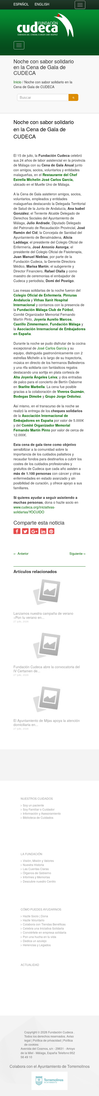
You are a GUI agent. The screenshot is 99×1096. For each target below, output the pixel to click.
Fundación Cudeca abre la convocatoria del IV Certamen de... (46, 669)
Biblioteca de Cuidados (38, 817)
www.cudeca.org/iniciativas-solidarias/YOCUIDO (34, 509)
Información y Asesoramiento (42, 813)
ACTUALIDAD (30, 965)
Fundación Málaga (65, 324)
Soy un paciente (33, 805)
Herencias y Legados (37, 945)
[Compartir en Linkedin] (43, 531)
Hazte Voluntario (33, 920)
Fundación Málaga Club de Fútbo (44, 309)
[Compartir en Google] (34, 531)
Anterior (20, 553)
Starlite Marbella (31, 386)
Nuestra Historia (33, 865)
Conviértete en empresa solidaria (44, 932)
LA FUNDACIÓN (31, 854)
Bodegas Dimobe (27, 396)
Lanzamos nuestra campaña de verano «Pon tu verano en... (43, 615)
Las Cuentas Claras (36, 869)
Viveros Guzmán (70, 391)
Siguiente (77, 553)
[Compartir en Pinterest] (51, 531)
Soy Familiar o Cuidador (39, 809)
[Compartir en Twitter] (25, 531)
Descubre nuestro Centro (39, 881)
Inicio (17, 81)
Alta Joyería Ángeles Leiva (35, 377)
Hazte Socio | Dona (35, 916)
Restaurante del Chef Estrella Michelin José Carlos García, (45, 177)
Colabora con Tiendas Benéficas (44, 924)
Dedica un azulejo (35, 941)
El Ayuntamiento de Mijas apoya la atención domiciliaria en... (46, 723)
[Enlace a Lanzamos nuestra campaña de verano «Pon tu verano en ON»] (47, 592)
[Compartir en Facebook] (17, 531)
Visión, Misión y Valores (38, 860)
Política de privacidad (47, 1040)
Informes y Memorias (36, 877)
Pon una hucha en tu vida (39, 937)
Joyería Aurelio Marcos (53, 319)
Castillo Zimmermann (30, 324)
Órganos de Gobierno (37, 873)
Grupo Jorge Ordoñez (63, 396)
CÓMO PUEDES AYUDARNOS (41, 909)
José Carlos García (52, 348)
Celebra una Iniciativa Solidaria (43, 928)
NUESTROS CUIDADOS (37, 798)
